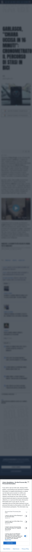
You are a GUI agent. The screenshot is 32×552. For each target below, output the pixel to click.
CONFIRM (10, 543)
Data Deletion (6, 549)
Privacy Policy (25, 549)
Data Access (16, 549)
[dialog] (16, 515)
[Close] (28, 482)
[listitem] (16, 512)
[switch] (25, 516)
